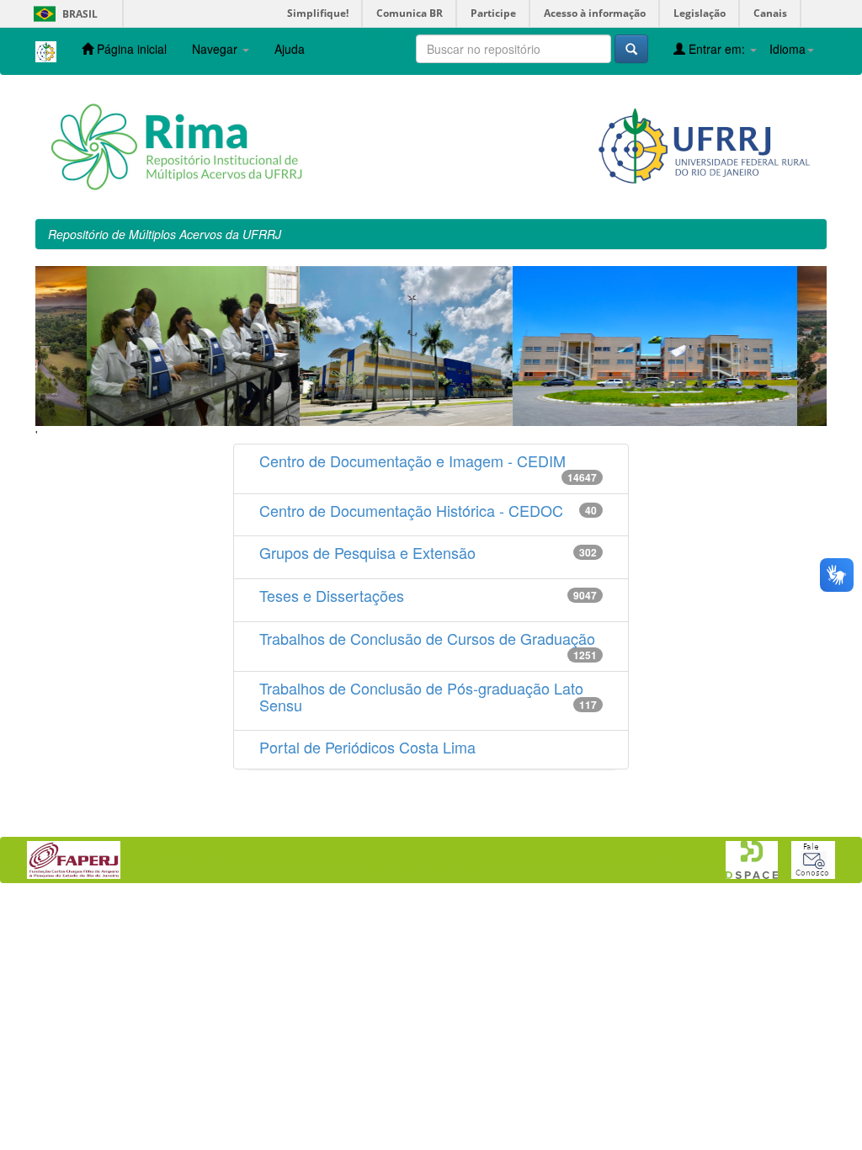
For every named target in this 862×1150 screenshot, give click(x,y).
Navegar (216, 48)
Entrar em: (716, 48)
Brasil (62, 14)
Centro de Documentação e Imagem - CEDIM (412, 460)
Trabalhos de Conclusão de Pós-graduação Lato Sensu (421, 696)
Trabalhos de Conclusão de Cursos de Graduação (427, 638)
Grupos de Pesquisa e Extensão (367, 552)
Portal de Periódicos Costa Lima (367, 747)
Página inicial (130, 48)
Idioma (787, 48)
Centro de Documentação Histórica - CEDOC (411, 510)
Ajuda (289, 48)
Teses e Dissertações (331, 595)
